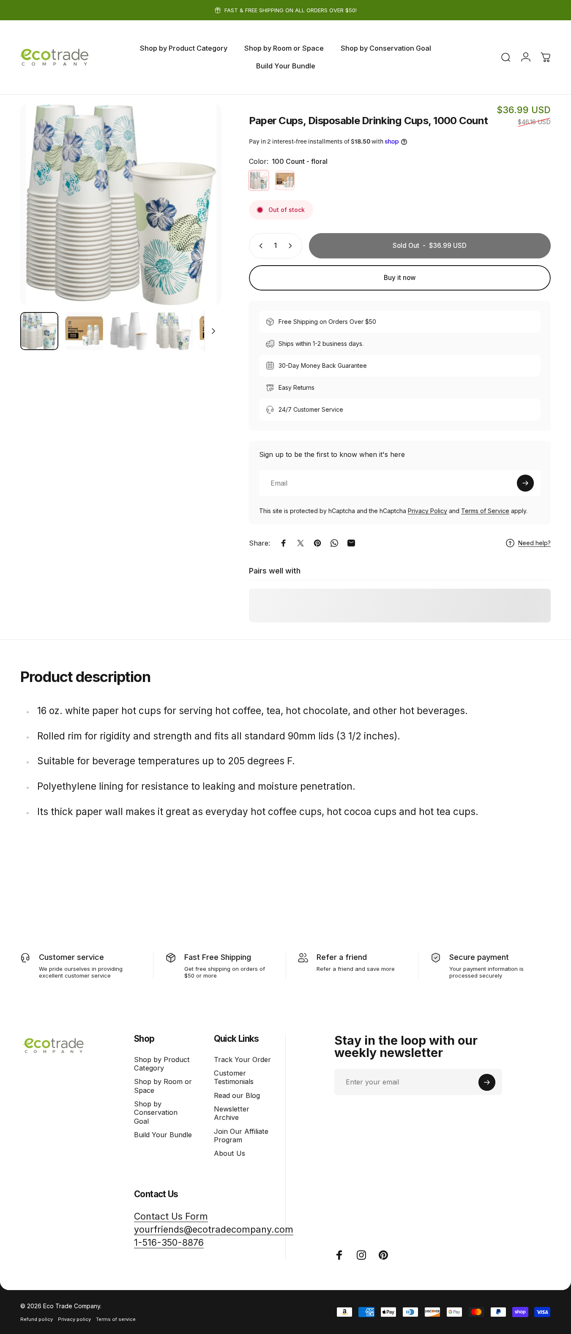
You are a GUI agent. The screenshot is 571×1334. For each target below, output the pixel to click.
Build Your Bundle (163, 1135)
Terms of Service (485, 510)
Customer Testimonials (234, 1077)
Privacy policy (74, 1319)
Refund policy (36, 1319)
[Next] (199, 219)
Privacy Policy (427, 510)
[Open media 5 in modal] (120, 204)
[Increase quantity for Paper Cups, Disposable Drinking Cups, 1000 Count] (292, 246)
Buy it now (400, 278)
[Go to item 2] (129, 331)
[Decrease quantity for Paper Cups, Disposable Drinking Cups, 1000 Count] (259, 246)
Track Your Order (242, 1059)
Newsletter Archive (231, 1113)
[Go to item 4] (218, 331)
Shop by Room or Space (163, 1086)
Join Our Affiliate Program (241, 1135)
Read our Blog (237, 1095)
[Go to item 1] (84, 331)
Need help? (534, 542)
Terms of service (116, 1319)
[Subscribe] (525, 483)
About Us (229, 1153)
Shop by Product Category (162, 1063)
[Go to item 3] (174, 331)
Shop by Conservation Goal (156, 1112)
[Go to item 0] (39, 331)
